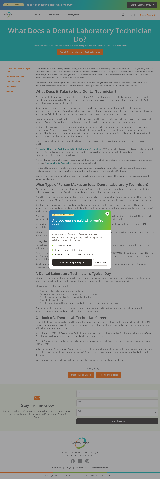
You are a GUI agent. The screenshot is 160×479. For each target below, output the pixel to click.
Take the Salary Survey (71, 262)
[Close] (108, 214)
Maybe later (100, 262)
